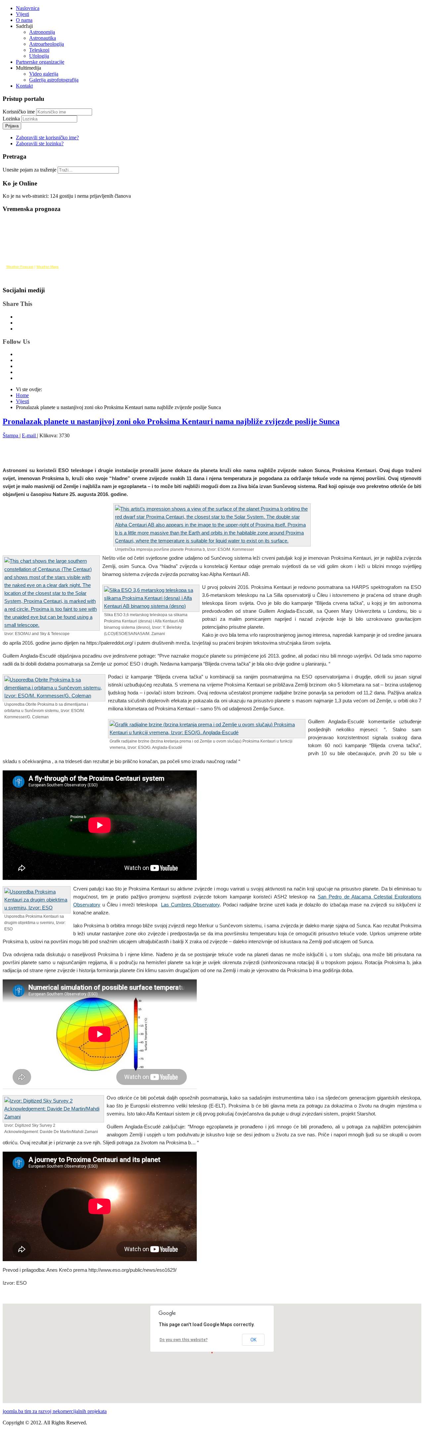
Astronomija (42, 32)
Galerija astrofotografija (54, 80)
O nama (24, 20)
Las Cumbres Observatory (190, 904)
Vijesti (22, 14)
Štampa (11, 435)
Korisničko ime (19, 111)
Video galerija (43, 74)
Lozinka (12, 118)
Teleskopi (39, 50)
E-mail (29, 435)
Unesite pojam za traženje (29, 170)
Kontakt (24, 86)
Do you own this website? (184, 1339)
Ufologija (39, 56)
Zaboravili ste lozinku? (40, 143)
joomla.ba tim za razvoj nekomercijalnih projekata (55, 1411)
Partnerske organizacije (40, 62)
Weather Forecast (19, 266)
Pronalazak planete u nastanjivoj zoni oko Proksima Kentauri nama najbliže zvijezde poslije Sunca (171, 421)
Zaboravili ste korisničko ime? (47, 137)
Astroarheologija (46, 44)
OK (253, 1339)
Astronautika (42, 38)
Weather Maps (47, 266)
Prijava (12, 125)
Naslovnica (27, 8)
